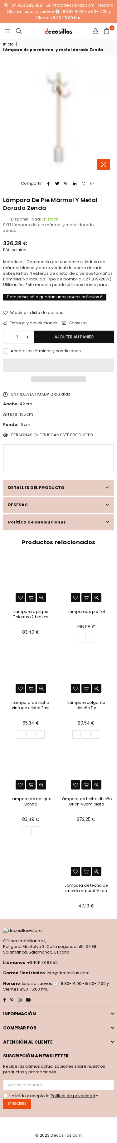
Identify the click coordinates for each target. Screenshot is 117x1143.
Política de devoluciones (37, 522)
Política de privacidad (73, 1096)
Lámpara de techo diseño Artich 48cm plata (86, 801)
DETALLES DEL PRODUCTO (36, 488)
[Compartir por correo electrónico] (92, 183)
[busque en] (18, 31)
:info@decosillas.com (67, 973)
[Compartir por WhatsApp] (83, 183)
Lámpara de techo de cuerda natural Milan (86, 888)
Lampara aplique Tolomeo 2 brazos (30, 614)
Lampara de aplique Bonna (31, 801)
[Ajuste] (95, 31)
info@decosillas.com (73, 5)
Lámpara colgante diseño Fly (86, 705)
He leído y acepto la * (53, 1096)
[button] (58, 365)
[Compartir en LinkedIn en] (74, 183)
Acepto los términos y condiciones (45, 351)
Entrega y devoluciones (33, 323)
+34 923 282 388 (25, 5)
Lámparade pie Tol (86, 611)
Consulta (77, 323)
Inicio (8, 44)
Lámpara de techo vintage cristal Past (31, 705)
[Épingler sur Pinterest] (66, 183)
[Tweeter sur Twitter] (57, 183)
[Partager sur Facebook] (48, 183)
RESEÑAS (18, 505)
